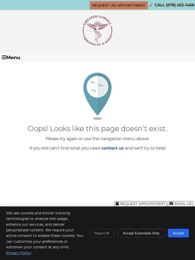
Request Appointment (142, 204)
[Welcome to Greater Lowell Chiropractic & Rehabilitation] (97, 44)
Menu (13, 57)
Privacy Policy (18, 253)
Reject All (101, 233)
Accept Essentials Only (141, 233)
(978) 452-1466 (180, 5)
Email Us (183, 204)
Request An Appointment (118, 5)
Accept (178, 233)
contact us (113, 148)
